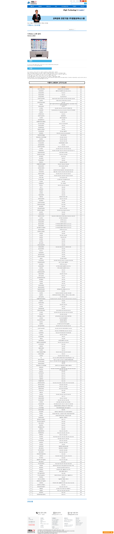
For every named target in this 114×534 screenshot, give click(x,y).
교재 (41, 522)
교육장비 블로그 (55, 521)
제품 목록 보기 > (72, 29)
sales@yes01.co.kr (73, 514)
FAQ (56, 6)
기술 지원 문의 (74, 512)
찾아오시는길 (78, 524)
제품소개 (32, 6)
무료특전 (40, 6)
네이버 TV (57, 528)
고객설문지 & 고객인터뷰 (68, 525)
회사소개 (82, 6)
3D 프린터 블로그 (55, 520)
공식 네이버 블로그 (55, 519)
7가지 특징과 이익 (64, 6)
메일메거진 (42, 519)
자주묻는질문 (30, 519)
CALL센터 (42, 527)
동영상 (41, 520)
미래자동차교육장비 (37, 23)
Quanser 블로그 (55, 522)
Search (85, 3)
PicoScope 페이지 (67, 521)
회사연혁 (77, 521)
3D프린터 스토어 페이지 (68, 520)
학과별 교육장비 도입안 (44, 523)
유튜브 (53, 528)
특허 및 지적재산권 (79, 522)
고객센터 (74, 6)
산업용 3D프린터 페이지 (68, 519)
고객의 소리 (48, 6)
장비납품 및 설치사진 (68, 526)
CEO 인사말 (78, 520)
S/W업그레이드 (43, 521)
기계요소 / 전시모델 (44, 23)
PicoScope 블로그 (55, 524)
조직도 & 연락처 (79, 523)
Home (28, 23)
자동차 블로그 (54, 523)
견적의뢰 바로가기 (107, 532)
